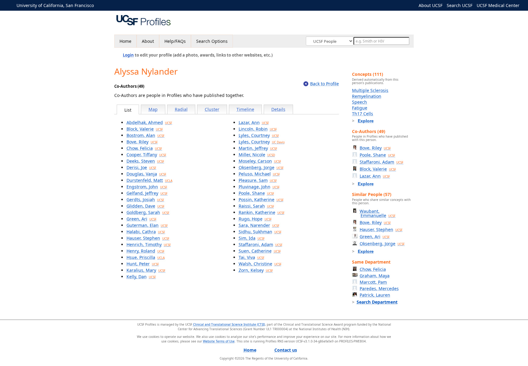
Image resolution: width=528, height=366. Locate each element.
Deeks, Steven (145, 161)
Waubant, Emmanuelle (377, 213)
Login (128, 55)
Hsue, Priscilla (146, 257)
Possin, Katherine (261, 199)
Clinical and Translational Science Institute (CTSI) (229, 324)
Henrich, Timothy (149, 244)
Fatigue (359, 108)
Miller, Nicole (257, 154)
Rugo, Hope (255, 219)
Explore (366, 120)
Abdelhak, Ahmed (149, 122)
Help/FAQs (175, 41)
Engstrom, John (147, 187)
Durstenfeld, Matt (149, 180)
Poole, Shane (256, 193)
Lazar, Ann (254, 122)
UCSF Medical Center (498, 5)
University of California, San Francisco (55, 5)
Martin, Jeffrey (258, 148)
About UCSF (430, 5)
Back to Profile (324, 84)
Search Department (377, 302)
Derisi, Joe (141, 167)
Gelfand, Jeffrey (147, 193)
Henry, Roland (145, 251)
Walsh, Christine (260, 264)
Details (278, 109)
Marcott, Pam (373, 282)
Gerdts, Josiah (145, 199)
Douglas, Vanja (146, 174)
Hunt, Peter (143, 264)
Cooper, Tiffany (146, 154)
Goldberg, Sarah (148, 212)
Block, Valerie (145, 129)
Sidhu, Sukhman (260, 232)
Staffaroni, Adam (260, 244)
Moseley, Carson (260, 161)
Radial (181, 109)
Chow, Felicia (144, 148)
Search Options (212, 41)
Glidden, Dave (145, 206)
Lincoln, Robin (258, 129)
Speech (359, 102)
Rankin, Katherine (261, 212)
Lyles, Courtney (259, 135)
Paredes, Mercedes (379, 288)
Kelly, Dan (141, 276)
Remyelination (366, 96)
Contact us (285, 350)
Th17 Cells (362, 113)
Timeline (245, 109)
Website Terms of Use (219, 341)
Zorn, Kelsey (256, 270)
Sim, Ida (252, 238)
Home (125, 41)
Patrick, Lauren (375, 295)
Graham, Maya (375, 276)
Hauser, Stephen (148, 238)
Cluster (212, 109)
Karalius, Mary (146, 270)
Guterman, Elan (147, 225)
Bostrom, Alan (145, 135)
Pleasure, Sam (258, 180)
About (148, 41)
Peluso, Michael (259, 174)
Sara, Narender (259, 225)
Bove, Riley (142, 142)
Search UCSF (459, 5)
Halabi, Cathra (146, 232)
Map (153, 109)
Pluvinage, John (259, 187)
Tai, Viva (251, 257)
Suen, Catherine (260, 251)
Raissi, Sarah (256, 206)
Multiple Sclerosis (370, 90)
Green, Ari (141, 219)
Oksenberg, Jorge (261, 167)
